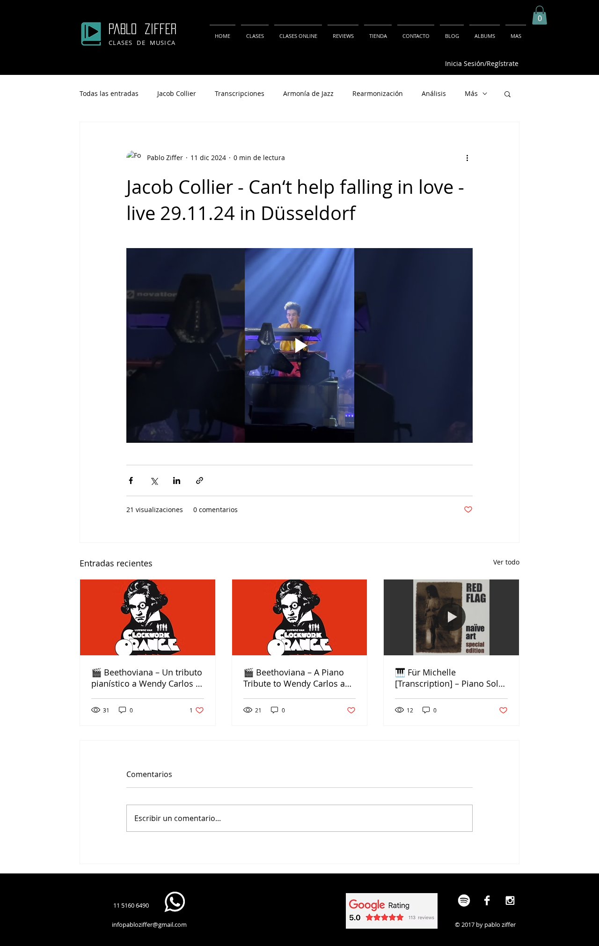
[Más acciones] (467, 157)
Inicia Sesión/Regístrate (482, 63)
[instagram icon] (510, 900)
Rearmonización (377, 93)
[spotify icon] (464, 900)
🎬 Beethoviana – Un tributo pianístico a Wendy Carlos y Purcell (146, 678)
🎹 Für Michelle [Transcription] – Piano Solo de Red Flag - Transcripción (449, 678)
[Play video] (299, 345)
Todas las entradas (109, 93)
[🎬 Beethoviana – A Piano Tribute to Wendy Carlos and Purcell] (299, 617)
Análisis (434, 93)
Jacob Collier (176, 93)
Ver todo (506, 561)
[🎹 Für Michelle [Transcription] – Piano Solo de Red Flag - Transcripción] (451, 617)
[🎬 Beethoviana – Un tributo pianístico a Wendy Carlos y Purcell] (147, 617)
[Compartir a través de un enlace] (199, 480)
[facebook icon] (487, 900)
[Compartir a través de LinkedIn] (176, 480)
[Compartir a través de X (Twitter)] (153, 480)
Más (471, 93)
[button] (540, 15)
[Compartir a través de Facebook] (130, 480)
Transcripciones (239, 93)
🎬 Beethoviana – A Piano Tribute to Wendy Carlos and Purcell (299, 678)
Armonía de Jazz (308, 93)
